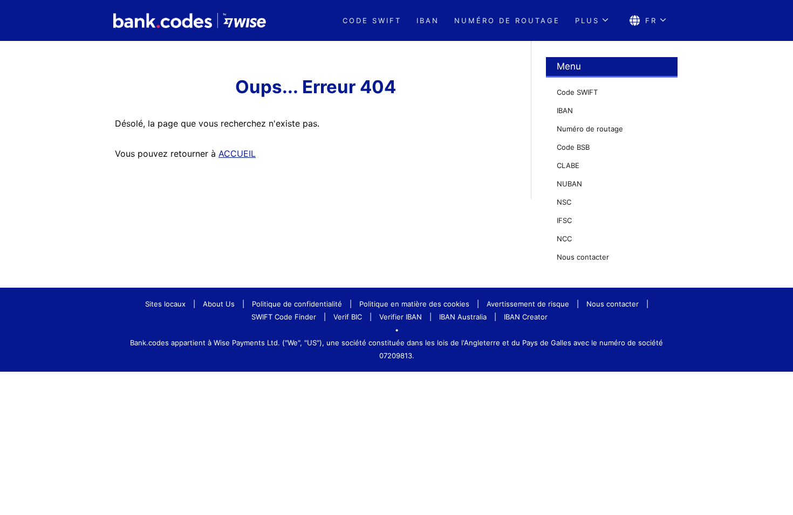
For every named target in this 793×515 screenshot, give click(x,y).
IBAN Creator (526, 316)
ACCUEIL (237, 153)
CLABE (568, 165)
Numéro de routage (507, 20)
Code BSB (573, 147)
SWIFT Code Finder (283, 316)
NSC (564, 202)
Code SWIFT (372, 20)
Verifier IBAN (400, 316)
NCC (564, 238)
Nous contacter (583, 257)
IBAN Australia (463, 316)
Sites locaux (165, 304)
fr (651, 20)
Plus (587, 20)
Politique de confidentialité (297, 304)
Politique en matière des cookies (414, 304)
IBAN (427, 20)
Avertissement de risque (528, 304)
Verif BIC (347, 316)
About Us (219, 304)
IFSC (564, 220)
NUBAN (569, 183)
